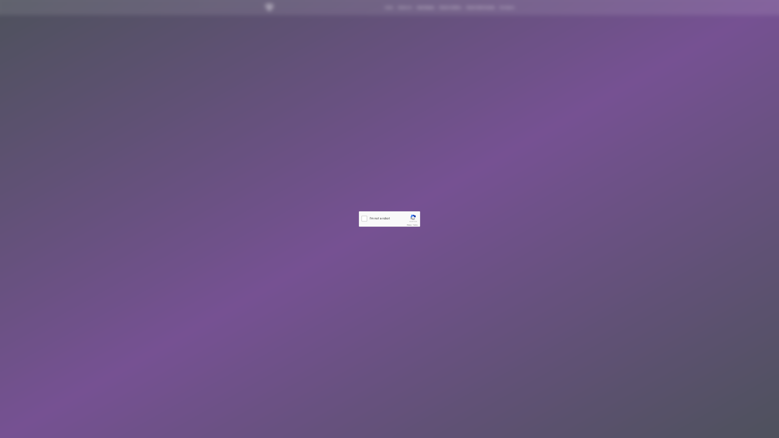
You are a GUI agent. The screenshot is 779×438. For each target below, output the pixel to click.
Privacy (409, 225)
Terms (415, 225)
